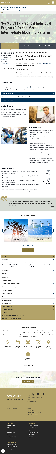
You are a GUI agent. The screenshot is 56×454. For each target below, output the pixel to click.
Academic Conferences (12, 449)
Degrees (8, 430)
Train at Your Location (12, 437)
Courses (4, 12)
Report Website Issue (12, 408)
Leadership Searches (33, 427)
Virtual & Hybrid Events (12, 444)
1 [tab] (22, 245)
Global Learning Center (12, 446)
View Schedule (8, 68)
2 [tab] (23, 245)
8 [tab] (33, 245)
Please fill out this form (45, 63)
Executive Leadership (33, 425)
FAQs (30, 437)
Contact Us (27, 381)
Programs (10, 423)
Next (53, 231)
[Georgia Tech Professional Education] (16, 396)
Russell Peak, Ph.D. (6, 59)
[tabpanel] (16, 231)
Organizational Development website (31, 88)
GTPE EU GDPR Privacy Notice (34, 412)
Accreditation (32, 434)
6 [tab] (30, 245)
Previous (3, 231)
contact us (20, 266)
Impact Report (32, 429)
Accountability (31, 410)
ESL (8, 434)
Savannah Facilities (11, 448)
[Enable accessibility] (3, 451)
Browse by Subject (11, 425)
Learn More (27, 250)
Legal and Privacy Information (34, 406)
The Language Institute (34, 432)
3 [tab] (25, 245)
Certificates (9, 429)
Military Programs (11, 432)
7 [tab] (32, 245)
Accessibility (30, 408)
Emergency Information (12, 406)
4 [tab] (27, 245)
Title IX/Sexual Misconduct (33, 414)
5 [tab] (28, 245)
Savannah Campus (33, 430)
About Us (32, 423)
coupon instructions (33, 90)
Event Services (11, 442)
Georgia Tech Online (11, 436)
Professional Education (13, 7)
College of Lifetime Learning (10, 10)
